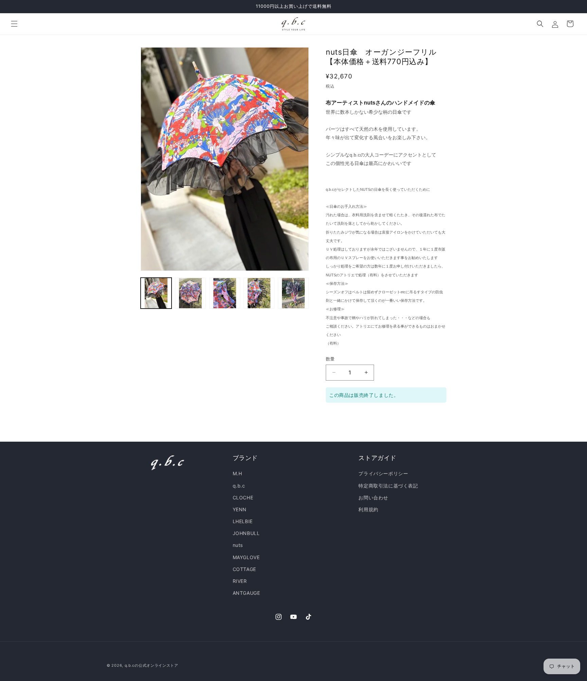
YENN (240, 509)
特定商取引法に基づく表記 (388, 486)
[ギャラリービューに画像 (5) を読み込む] (293, 293)
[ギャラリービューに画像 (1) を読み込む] (156, 293)
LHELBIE (243, 521)
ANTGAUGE (246, 593)
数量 (330, 359)
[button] (14, 23)
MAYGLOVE (246, 557)
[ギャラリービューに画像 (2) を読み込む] (190, 293)
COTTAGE (244, 569)
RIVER (240, 581)
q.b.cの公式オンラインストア (151, 665)
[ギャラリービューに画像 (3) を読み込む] (224, 293)
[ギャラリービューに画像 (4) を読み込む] (259, 293)
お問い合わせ (373, 497)
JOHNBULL (246, 533)
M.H (237, 474)
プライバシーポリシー (383, 474)
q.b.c (239, 486)
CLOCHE (243, 497)
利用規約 (368, 509)
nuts (238, 545)
